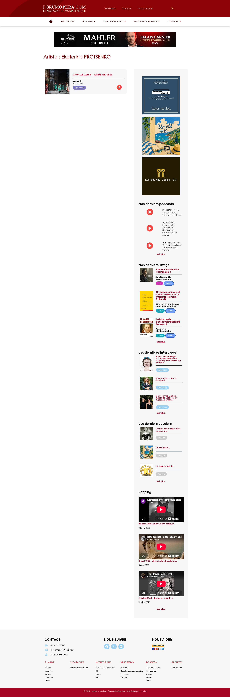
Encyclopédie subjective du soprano (168, 429)
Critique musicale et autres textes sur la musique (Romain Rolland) (168, 296)
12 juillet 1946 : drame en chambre (156, 598)
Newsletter (110, 8)
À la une (88, 21)
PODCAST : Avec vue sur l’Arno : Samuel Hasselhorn (171, 212)
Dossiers (173, 21)
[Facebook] (107, 646)
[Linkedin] (121, 646)
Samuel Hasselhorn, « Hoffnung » (168, 270)
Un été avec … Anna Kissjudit (166, 379)
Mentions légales (99, 691)
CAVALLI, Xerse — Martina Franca (92, 74)
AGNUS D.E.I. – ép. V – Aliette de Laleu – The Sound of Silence (172, 246)
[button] (89, 21)
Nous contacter (145, 8)
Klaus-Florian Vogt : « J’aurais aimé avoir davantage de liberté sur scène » (168, 359)
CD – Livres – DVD (113, 21)
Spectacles (67, 21)
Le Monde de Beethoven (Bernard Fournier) (168, 321)
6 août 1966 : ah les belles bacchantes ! (158, 561)
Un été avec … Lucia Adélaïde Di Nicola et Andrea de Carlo (166, 398)
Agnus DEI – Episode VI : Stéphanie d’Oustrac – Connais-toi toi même (169, 229)
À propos (126, 8)
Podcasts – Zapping (145, 21)
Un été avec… (163, 447)
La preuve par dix (164, 466)
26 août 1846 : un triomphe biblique (156, 523)
